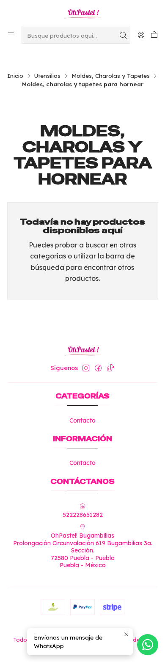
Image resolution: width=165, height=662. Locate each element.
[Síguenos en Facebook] (98, 368)
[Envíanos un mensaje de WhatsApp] (147, 644)
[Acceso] (141, 34)
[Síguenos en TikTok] (110, 368)
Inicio (15, 76)
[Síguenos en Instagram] (86, 368)
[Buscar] (123, 35)
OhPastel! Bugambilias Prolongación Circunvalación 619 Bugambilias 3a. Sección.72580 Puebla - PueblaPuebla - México (82, 550)
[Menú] (10, 34)
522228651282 (83, 515)
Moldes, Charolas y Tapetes (111, 76)
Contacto (82, 420)
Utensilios (47, 76)
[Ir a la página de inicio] (82, 12)
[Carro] (154, 35)
